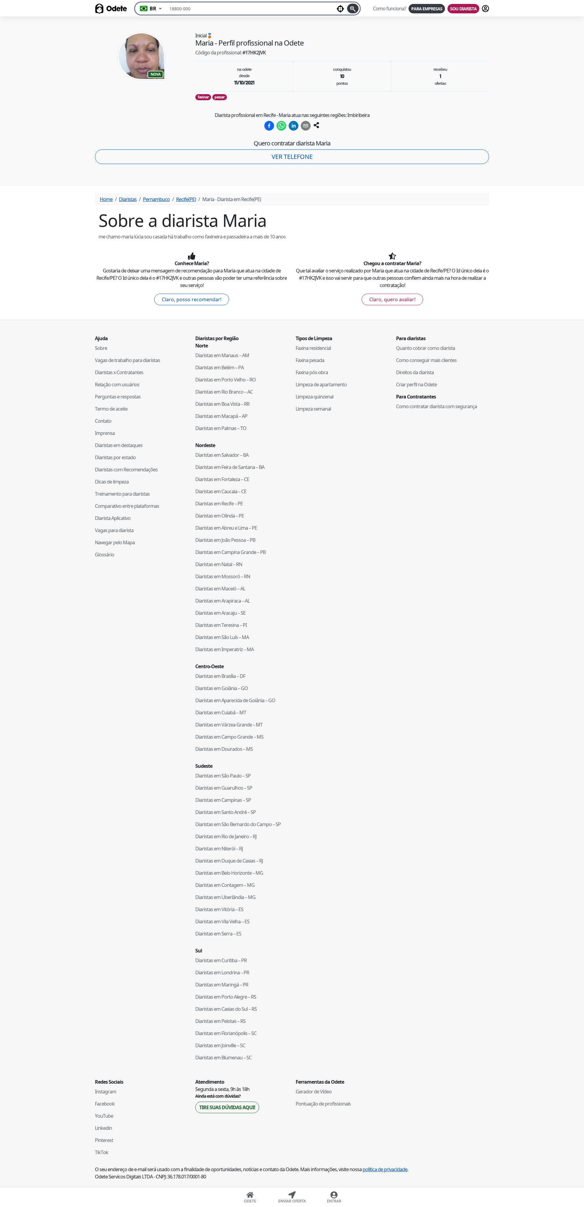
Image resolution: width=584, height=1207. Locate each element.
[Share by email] (306, 126)
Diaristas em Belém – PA (219, 367)
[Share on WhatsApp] (281, 126)
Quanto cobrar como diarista (425, 348)
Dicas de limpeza (112, 481)
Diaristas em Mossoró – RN (222, 576)
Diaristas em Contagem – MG (225, 885)
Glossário (104, 554)
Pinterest (104, 1140)
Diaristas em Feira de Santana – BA (229, 467)
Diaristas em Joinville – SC (220, 1045)
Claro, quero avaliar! (392, 299)
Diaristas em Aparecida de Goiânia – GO (235, 700)
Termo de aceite (111, 408)
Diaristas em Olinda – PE (219, 515)
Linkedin (103, 1128)
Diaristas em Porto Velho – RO (225, 379)
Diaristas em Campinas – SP (223, 800)
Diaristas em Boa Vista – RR (222, 404)
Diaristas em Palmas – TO (220, 428)
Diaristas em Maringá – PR (221, 984)
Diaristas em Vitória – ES (219, 909)
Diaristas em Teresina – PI (221, 625)
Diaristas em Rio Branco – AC (224, 391)
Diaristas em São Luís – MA (222, 637)
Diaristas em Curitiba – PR (221, 960)
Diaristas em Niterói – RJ (219, 848)
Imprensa (105, 433)
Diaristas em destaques (118, 445)
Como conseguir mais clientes (426, 360)
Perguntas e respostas (118, 396)
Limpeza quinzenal (314, 396)
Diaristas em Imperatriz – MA (224, 649)
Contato (103, 421)
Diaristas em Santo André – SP (225, 812)
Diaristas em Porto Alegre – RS (225, 996)
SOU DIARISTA (463, 9)
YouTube (104, 1116)
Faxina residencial (313, 348)
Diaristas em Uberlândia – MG (225, 897)
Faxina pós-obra (312, 372)
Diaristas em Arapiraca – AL (222, 600)
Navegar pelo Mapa (115, 542)
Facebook (105, 1103)
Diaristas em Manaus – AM (222, 355)
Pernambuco (156, 199)
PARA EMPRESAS (426, 9)
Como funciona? (389, 8)
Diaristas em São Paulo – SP (223, 775)
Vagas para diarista (114, 530)
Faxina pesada (310, 360)
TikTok (101, 1152)
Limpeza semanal (313, 408)
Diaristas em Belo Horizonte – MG (229, 873)
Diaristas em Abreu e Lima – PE (226, 528)
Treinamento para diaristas (122, 494)
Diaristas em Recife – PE (219, 503)
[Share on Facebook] (269, 126)
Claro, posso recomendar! (191, 299)
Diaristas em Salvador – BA (222, 455)
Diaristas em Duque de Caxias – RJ (229, 860)
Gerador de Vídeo (314, 1091)
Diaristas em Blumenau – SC (223, 1057)
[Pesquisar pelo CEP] (353, 8)
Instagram (105, 1091)
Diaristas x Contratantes (119, 372)
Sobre (101, 348)
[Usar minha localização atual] (340, 8)
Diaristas (128, 199)
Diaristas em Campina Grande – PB (230, 552)
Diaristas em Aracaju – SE (220, 613)
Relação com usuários (117, 384)
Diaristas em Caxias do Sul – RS (226, 1009)
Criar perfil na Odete (416, 384)
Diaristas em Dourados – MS (224, 749)
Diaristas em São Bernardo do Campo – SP (238, 824)
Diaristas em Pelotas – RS (220, 1021)
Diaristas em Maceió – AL (220, 588)
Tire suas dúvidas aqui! (227, 1107)
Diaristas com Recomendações (126, 469)
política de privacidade (385, 1169)
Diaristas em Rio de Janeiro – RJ (225, 836)
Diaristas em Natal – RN (218, 564)
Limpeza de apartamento (321, 384)
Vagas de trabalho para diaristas (127, 360)
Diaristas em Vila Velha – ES (222, 921)
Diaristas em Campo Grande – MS (229, 736)
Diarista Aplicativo (112, 518)
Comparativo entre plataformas (127, 506)
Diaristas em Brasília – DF (220, 676)
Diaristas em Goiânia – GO (221, 688)
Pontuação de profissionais (323, 1103)
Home (106, 199)
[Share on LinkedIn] (293, 126)
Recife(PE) (186, 199)
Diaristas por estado (115, 457)
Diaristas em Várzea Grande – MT (228, 724)
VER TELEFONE (292, 156)
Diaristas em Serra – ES (218, 933)
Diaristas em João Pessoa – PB (225, 540)
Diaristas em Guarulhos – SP (223, 788)
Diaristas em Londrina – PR (222, 972)
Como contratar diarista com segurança (436, 406)
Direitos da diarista (415, 372)
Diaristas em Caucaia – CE (220, 491)
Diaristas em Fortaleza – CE (222, 479)
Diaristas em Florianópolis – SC (225, 1033)
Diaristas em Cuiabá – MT (220, 712)
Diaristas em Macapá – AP (221, 416)
